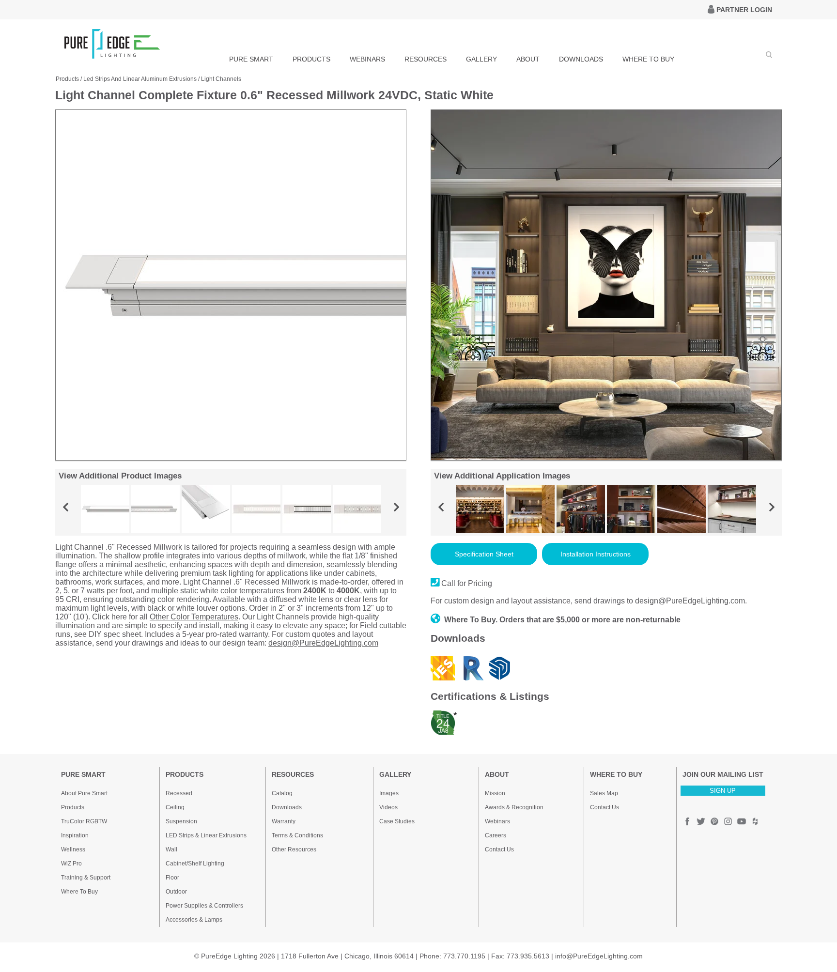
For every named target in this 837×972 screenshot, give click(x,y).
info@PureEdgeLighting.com (599, 956)
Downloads (287, 807)
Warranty (283, 821)
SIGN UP (723, 790)
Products (67, 79)
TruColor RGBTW (84, 821)
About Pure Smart (84, 793)
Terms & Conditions (297, 835)
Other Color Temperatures (194, 617)
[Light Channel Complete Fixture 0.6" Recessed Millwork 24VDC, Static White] (230, 458)
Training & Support (85, 877)
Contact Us (499, 849)
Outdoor (176, 891)
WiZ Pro (71, 863)
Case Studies (397, 821)
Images (389, 793)
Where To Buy (79, 891)
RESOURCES (425, 59)
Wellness (73, 849)
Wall (171, 849)
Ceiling (175, 807)
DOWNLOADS (581, 59)
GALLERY (481, 59)
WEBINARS (367, 59)
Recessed (179, 793)
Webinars (497, 821)
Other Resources (294, 849)
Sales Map (604, 793)
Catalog (282, 793)
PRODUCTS (311, 59)
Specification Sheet (484, 554)
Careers (495, 835)
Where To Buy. (470, 620)
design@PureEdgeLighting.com (323, 643)
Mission (495, 793)
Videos (388, 807)
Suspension (181, 821)
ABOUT (528, 59)
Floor (172, 877)
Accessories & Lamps (194, 919)
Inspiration (75, 835)
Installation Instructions (595, 554)
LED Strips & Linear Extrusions (206, 835)
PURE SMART (251, 59)
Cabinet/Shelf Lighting (195, 863)
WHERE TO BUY (648, 59)
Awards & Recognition (514, 807)
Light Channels (221, 79)
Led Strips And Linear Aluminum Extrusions (140, 79)
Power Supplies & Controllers (204, 905)
